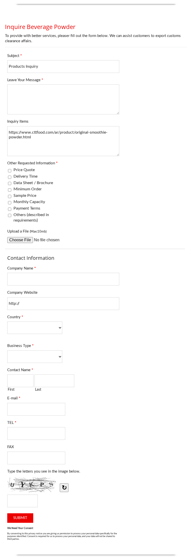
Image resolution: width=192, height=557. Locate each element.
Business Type (20, 346)
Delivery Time (26, 176)
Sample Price (25, 196)
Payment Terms (27, 208)
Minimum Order (28, 189)
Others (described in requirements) (31, 217)
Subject (14, 56)
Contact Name (20, 370)
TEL (11, 423)
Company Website (22, 292)
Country (15, 317)
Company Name (21, 268)
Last (38, 389)
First (11, 389)
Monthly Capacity (29, 202)
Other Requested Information (32, 163)
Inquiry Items (17, 121)
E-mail (13, 398)
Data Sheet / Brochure (33, 183)
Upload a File (26, 231)
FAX (10, 447)
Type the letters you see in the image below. (43, 471)
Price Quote (24, 170)
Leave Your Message (25, 80)
